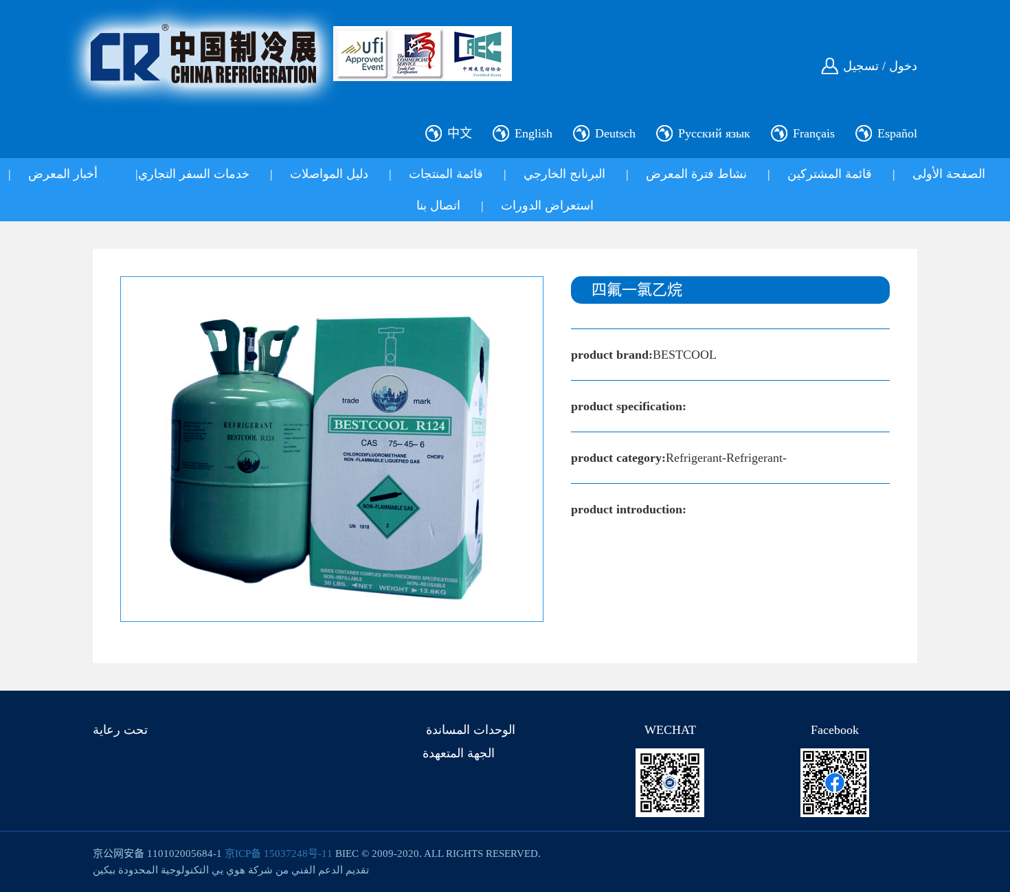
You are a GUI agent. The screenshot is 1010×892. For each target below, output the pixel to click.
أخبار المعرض (63, 174)
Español (897, 133)
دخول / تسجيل (880, 66)
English (533, 133)
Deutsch (615, 133)
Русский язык (714, 133)
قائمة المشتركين (829, 174)
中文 (459, 133)
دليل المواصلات (329, 174)
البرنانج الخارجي (564, 174)
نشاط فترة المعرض (696, 174)
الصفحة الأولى (948, 174)
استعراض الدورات (547, 205)
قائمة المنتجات (446, 174)
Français (814, 133)
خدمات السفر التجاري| (192, 174)
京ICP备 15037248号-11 (279, 853)
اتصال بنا (438, 205)
